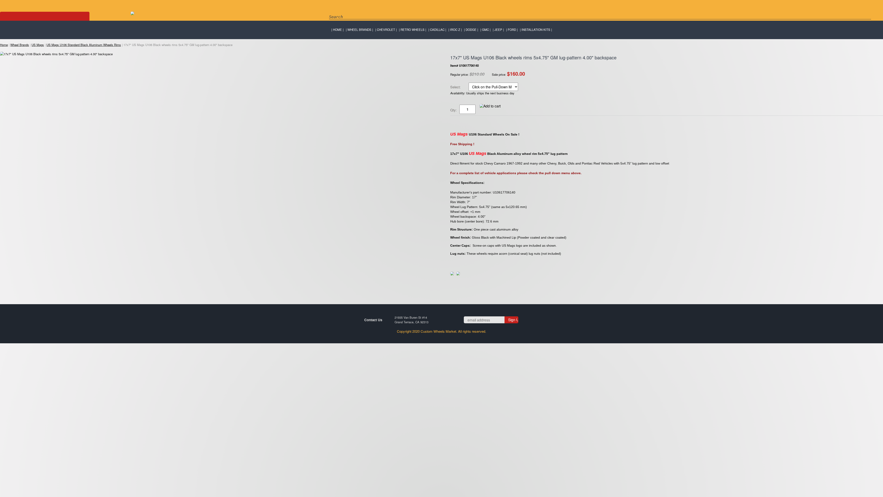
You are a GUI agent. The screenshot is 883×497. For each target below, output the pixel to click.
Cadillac (437, 29)
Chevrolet (386, 29)
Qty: (453, 109)
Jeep (498, 29)
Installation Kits (536, 29)
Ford (512, 29)
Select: (456, 87)
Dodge (471, 29)
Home (337, 29)
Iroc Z (455, 29)
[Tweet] (452, 274)
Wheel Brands (359, 29)
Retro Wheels (412, 29)
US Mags (38, 45)
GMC (485, 29)
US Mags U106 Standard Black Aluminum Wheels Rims (83, 45)
